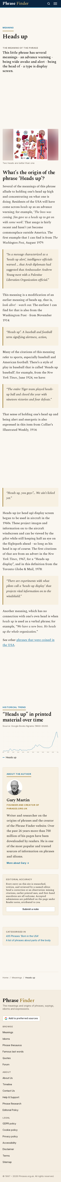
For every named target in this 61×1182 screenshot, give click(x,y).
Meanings (17, 977)
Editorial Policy (10, 1110)
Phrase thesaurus (12, 1045)
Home (5, 977)
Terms (6, 1155)
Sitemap (7, 1162)
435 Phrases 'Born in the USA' (22, 936)
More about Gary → (18, 863)
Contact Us (9, 1090)
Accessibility (9, 1142)
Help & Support (11, 1097)
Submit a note (30, 909)
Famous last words (13, 1051)
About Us (8, 1078)
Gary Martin (18, 800)
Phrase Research (12, 1103)
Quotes (7, 1058)
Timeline (7, 1084)
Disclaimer (8, 1149)
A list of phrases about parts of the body (28, 940)
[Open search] (49, 3)
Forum (6, 1064)
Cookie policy (10, 1129)
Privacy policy (10, 1136)
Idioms (6, 1038)
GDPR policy (9, 1123)
